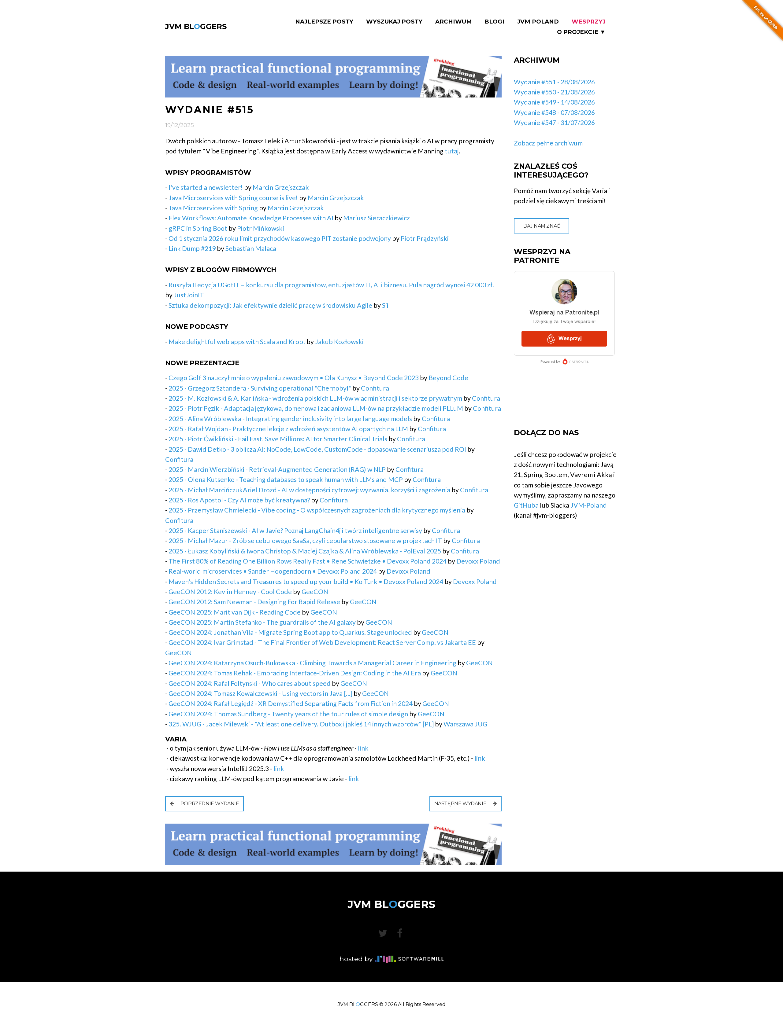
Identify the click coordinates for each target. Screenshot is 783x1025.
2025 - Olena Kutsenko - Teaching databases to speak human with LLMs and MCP (286, 479)
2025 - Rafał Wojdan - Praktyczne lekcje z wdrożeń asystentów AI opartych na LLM (288, 429)
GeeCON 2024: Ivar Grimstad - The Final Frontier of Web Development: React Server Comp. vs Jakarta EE (322, 642)
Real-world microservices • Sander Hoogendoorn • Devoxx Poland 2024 (273, 571)
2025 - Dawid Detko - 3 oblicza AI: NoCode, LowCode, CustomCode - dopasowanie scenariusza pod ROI (317, 449)
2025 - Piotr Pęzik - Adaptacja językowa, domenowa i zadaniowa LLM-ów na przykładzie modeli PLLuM (316, 408)
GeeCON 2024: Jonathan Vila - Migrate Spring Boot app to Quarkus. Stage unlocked (290, 632)
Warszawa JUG (465, 724)
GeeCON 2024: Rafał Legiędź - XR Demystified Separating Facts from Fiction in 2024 (291, 703)
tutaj (452, 151)
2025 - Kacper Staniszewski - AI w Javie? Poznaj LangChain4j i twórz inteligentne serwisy (295, 531)
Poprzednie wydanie (209, 803)
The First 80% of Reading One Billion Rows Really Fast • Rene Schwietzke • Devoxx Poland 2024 (308, 561)
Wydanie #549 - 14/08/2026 (554, 102)
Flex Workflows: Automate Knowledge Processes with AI (251, 218)
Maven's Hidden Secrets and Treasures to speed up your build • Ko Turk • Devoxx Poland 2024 (306, 582)
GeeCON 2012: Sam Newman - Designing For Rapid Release (254, 602)
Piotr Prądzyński (425, 238)
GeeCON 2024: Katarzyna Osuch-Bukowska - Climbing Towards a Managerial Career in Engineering (312, 663)
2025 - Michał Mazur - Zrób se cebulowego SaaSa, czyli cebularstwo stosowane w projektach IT (305, 541)
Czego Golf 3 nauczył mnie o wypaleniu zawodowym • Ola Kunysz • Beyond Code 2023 (294, 378)
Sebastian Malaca (250, 248)
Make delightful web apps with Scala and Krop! (237, 342)
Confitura (375, 388)
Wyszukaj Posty (394, 21)
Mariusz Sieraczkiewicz (376, 218)
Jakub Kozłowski (339, 342)
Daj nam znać (541, 226)
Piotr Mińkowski (260, 228)
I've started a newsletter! (206, 187)
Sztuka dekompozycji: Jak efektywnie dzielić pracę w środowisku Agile (270, 305)
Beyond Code (448, 378)
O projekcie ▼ (581, 32)
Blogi (494, 21)
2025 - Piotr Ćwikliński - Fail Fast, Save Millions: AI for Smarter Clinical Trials (278, 439)
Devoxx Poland (478, 561)
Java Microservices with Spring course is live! (233, 198)
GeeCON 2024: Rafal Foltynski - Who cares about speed (250, 683)
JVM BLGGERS (196, 26)
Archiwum (453, 21)
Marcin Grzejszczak (281, 187)
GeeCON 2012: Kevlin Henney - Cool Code (230, 592)
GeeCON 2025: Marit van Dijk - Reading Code (235, 612)
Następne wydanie (461, 803)
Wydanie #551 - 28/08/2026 (554, 82)
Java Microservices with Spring (213, 208)
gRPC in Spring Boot (198, 228)
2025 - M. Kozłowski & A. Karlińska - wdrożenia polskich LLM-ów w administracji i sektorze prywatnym (315, 398)
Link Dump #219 (192, 248)
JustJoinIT (189, 295)
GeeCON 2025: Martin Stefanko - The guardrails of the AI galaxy (262, 622)
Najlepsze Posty (324, 21)
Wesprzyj (589, 21)
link (363, 748)
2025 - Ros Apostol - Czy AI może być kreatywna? (239, 500)
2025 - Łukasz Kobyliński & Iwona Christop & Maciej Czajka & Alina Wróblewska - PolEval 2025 (305, 551)
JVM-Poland (588, 505)
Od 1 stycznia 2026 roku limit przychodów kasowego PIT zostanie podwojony (280, 238)
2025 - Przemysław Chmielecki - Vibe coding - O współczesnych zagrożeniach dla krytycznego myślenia (317, 510)
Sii (385, 305)
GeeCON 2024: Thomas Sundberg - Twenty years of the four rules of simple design (288, 714)
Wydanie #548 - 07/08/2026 (554, 112)
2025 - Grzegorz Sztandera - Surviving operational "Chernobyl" (260, 388)
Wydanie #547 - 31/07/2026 (554, 123)
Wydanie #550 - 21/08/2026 (554, 92)
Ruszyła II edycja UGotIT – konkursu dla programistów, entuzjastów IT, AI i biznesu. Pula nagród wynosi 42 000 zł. (331, 285)
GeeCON (315, 592)
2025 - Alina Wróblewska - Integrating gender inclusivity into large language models (290, 419)
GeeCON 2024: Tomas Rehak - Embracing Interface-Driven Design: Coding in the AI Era (295, 673)
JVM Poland (538, 21)
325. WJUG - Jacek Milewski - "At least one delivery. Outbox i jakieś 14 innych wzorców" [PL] (301, 724)
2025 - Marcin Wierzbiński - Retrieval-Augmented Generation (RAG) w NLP (277, 469)
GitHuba (526, 505)
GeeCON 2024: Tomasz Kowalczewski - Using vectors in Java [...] (260, 693)
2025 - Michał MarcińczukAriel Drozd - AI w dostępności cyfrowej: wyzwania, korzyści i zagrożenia (309, 490)
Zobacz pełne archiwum (548, 143)
